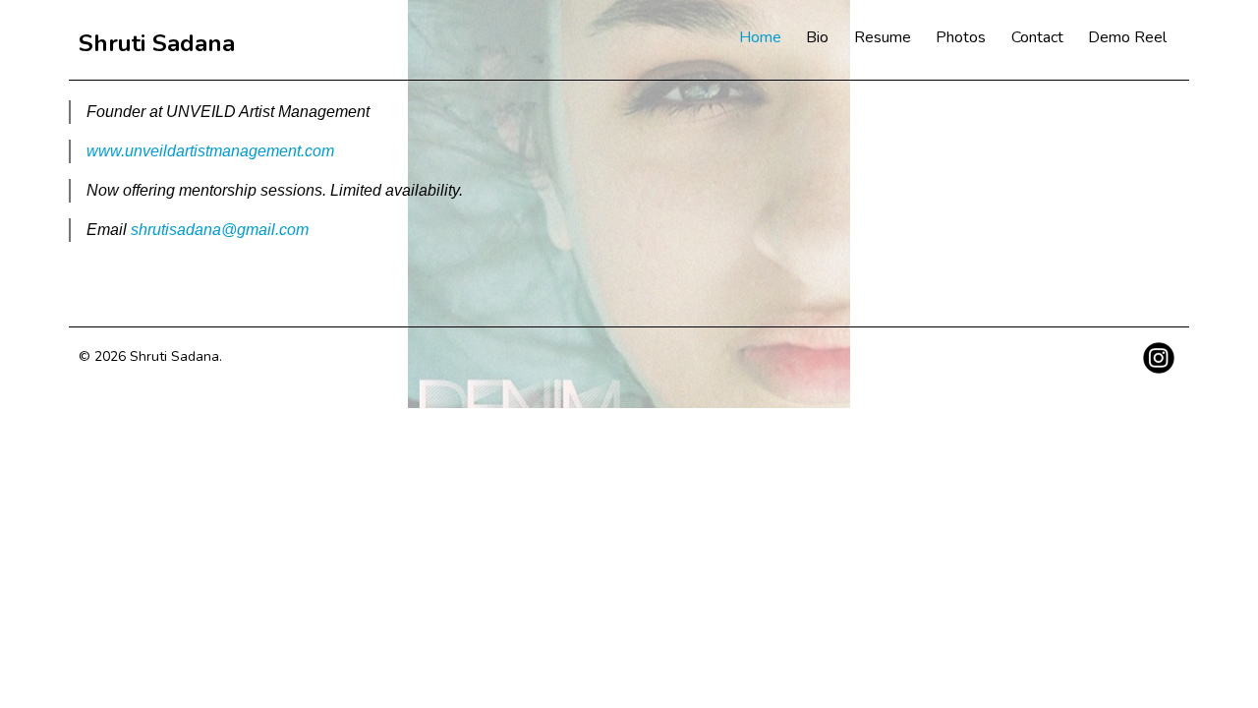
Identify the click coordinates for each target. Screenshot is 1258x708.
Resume (882, 37)
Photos (961, 37)
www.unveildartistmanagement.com (210, 151)
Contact (1037, 37)
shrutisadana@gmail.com (220, 229)
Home (760, 37)
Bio (817, 37)
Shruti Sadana (157, 43)
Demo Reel (1127, 37)
